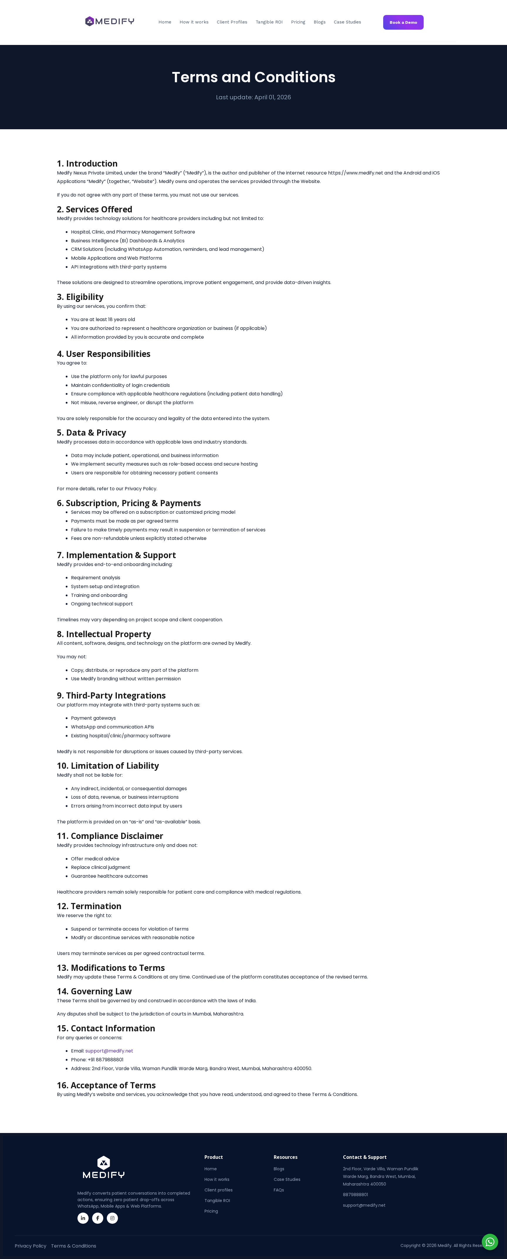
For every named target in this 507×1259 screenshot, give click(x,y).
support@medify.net (364, 1205)
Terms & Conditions (73, 1246)
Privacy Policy (30, 1246)
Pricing (298, 22)
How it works (194, 22)
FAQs (279, 1190)
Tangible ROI (269, 22)
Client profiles (219, 1190)
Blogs (320, 22)
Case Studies (347, 22)
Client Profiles (232, 22)
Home (164, 22)
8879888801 (355, 1195)
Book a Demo (403, 22)
